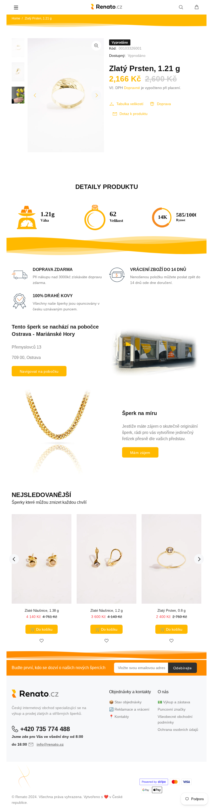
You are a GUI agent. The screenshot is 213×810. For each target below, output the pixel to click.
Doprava (164, 104)
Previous (35, 95)
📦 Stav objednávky (125, 702)
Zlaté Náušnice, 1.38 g (42, 610)
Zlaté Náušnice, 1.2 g (106, 610)
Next (96, 95)
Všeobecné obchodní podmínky (175, 719)
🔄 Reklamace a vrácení (129, 709)
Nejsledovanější (41, 494)
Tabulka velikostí (129, 104)
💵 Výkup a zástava (174, 702)
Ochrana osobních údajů (178, 729)
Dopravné (132, 88)
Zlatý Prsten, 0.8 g (171, 610)
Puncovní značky (171, 709)
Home (16, 18)
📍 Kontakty (119, 716)
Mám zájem (140, 453)
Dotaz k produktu (133, 114)
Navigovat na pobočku (39, 371)
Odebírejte (182, 668)
